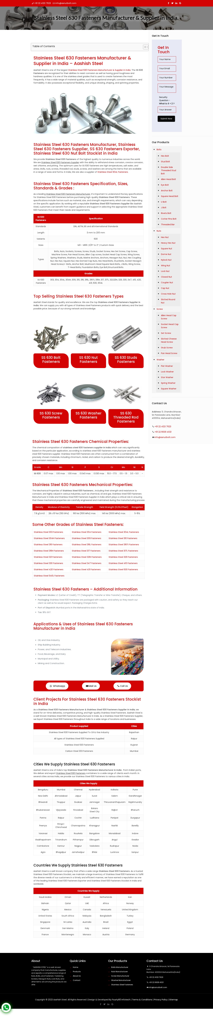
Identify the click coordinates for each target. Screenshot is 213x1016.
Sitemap (173, 999)
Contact (76, 980)
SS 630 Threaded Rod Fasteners (126, 417)
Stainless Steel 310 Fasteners (123, 538)
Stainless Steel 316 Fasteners (48, 544)
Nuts (159, 230)
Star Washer (167, 377)
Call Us (124, 686)
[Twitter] (172, 3)
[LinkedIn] (176, 3)
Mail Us (93, 686)
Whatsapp (58, 686)
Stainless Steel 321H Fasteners (87, 557)
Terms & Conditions (142, 999)
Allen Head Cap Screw (168, 317)
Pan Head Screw (169, 353)
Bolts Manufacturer (119, 967)
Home (75, 967)
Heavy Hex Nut (168, 242)
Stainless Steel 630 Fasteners (123, 569)
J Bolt (163, 207)
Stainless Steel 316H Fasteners (49, 550)
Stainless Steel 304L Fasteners (124, 532)
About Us (77, 976)
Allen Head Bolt (168, 179)
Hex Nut (165, 237)
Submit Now (166, 118)
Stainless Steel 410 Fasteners (123, 563)
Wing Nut (165, 265)
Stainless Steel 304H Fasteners (49, 538)
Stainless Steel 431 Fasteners (86, 569)
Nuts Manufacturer (119, 971)
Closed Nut (166, 276)
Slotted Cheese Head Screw (169, 340)
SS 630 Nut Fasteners (88, 360)
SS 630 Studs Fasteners (126, 360)
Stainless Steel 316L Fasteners (86, 544)
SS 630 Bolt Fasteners (51, 360)
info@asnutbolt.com (65, 3)
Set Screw (166, 333)
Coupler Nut (167, 282)
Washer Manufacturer (121, 980)
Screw (160, 309)
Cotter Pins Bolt (168, 218)
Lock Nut (165, 271)
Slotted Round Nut (168, 301)
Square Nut (166, 248)
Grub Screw (167, 347)
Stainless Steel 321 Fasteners (48, 557)
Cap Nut (165, 288)
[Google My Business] (180, 3)
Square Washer (168, 388)
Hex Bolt (165, 155)
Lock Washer (167, 371)
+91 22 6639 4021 (163, 431)
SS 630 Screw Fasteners (51, 415)
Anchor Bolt (167, 190)
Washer (160, 359)
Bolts (159, 149)
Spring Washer (168, 383)
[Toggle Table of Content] (144, 47)
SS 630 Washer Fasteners (88, 415)
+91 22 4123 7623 (42, 3)
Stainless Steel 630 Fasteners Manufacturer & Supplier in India (99, 70)
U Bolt (164, 201)
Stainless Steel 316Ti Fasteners (124, 544)
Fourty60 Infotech (121, 999)
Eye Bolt (165, 184)
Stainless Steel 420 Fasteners (48, 569)
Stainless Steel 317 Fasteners (86, 550)
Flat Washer (167, 366)
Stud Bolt (165, 161)
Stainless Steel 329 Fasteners (123, 557)
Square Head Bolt (169, 196)
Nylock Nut (166, 259)
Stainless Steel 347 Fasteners (86, 563)
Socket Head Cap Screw (170, 326)
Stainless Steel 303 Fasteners (48, 532)
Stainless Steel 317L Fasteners (123, 550)
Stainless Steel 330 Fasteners (48, 563)
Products (77, 971)
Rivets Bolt (166, 213)
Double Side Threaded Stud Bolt (168, 170)
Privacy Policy (161, 999)
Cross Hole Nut (168, 293)
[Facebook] (168, 3)
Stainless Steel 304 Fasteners (86, 532)
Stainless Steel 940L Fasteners (49, 575)
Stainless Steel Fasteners (122, 984)
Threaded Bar (168, 224)
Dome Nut (166, 254)
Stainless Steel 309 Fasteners (86, 538)
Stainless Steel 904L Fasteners (113, 172)
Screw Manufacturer (120, 976)
